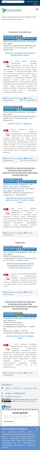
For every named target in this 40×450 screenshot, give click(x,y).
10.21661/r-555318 (30, 160)
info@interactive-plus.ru (13, 396)
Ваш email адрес (8, 421)
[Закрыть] (37, 429)
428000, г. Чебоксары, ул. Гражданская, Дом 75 (20, 389)
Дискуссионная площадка (14, 98)
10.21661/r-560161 (30, 100)
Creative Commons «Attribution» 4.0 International (19, 402)
